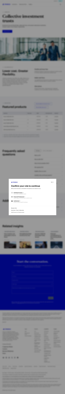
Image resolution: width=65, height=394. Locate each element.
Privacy (17, 210)
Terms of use (13, 210)
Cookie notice (21, 210)
